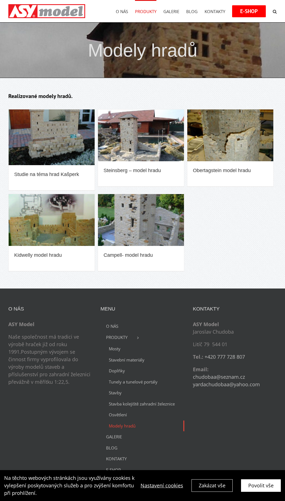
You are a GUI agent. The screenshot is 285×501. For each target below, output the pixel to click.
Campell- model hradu (128, 255)
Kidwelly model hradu (38, 255)
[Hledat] (275, 11)
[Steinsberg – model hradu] (141, 135)
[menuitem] (125, 11)
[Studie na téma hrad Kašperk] (52, 137)
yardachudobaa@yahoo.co (224, 384)
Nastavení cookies (162, 485)
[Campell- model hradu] (141, 220)
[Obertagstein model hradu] (230, 135)
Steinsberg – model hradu (132, 170)
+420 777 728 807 (225, 356)
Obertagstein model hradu (222, 170)
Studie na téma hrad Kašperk (46, 174)
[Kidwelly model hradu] (52, 220)
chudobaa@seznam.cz (219, 376)
